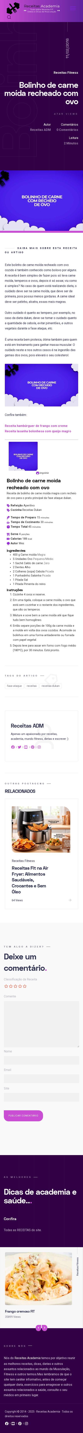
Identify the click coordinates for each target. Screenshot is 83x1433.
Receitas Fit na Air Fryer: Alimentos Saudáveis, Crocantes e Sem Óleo (30, 880)
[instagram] (39, 747)
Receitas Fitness (66, 72)
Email (7, 1070)
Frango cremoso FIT (20, 1311)
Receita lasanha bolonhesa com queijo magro (38, 431)
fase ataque (14, 685)
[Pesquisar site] (8, 17)
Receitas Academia (27, 1358)
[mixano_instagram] (26, 1424)
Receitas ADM (40, 130)
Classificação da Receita (20, 979)
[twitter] (19, 747)
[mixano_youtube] (13, 1424)
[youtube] (26, 747)
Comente (10, 996)
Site (6, 1088)
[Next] (44, 1328)
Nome (8, 1051)
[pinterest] (33, 747)
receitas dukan (51, 685)
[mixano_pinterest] (20, 1424)
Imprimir (44, 472)
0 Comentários (67, 130)
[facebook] (13, 747)
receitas (32, 685)
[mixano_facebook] (7, 1424)
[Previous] (38, 1328)
